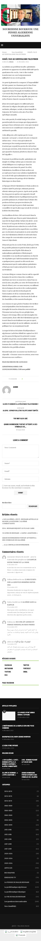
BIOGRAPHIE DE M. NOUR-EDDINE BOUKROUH (16, 737)
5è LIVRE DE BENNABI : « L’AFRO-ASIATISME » (20, 533)
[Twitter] (21, 45)
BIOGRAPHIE (21, 873)
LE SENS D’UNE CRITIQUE (10, 746)
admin (11, 62)
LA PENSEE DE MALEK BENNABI (21, 882)
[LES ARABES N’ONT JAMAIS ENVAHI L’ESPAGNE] (8, 716)
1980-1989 (21, 806)
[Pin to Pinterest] (30, 379)
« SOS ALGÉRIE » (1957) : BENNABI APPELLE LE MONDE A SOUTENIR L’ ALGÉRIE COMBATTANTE (20, 521)
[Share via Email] (32, 379)
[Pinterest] (26, 45)
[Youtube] (35, 45)
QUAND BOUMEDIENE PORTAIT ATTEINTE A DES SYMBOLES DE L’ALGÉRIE (19, 539)
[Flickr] (30, 45)
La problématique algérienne (21, 887)
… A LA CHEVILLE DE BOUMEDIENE (15, 545)
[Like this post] (23, 379)
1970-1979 (21, 791)
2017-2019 (21, 844)
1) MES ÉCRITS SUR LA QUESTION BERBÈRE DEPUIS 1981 (21, 582)
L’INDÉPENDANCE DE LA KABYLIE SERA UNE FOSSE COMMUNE (18, 727)
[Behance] (33, 45)
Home (4, 52)
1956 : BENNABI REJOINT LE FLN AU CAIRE (18, 528)
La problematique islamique (21, 892)
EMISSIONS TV (21, 877)
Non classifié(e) (17, 52)
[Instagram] (23, 45)
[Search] (39, 45)
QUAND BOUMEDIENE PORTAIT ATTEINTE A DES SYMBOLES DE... (20, 425)
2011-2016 (21, 830)
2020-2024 (21, 854)
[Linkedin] (28, 45)
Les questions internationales (21, 901)
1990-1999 (21, 820)
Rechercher (6, 503)
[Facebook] (18, 45)
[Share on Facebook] (26, 379)
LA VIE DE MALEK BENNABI (21, 897)
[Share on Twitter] (28, 379)
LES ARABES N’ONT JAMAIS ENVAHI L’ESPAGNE (26, 714)
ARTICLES (21, 868)
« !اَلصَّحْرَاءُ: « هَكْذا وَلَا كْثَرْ (22, 642)
